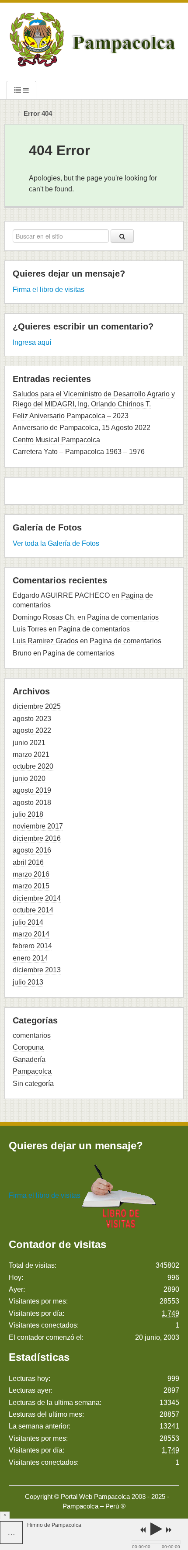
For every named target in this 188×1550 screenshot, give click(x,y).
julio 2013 (28, 982)
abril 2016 (28, 862)
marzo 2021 (31, 754)
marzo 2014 (31, 934)
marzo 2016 (31, 874)
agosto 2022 (32, 730)
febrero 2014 (32, 946)
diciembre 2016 (37, 838)
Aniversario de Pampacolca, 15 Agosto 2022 (81, 427)
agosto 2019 (32, 790)
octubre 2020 (33, 766)
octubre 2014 (33, 910)
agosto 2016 (32, 850)
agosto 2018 (32, 802)
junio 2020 (29, 778)
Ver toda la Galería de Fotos (56, 543)
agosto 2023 (32, 718)
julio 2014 (28, 922)
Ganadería (29, 1059)
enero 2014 (30, 958)
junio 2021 (29, 742)
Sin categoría (33, 1083)
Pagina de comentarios (123, 617)
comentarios (32, 1035)
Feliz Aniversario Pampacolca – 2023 (71, 416)
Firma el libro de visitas (48, 289)
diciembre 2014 (37, 898)
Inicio (12, 114)
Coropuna (28, 1047)
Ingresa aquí (32, 342)
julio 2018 (28, 814)
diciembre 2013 (37, 970)
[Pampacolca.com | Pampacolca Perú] (94, 39)
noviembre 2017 (38, 826)
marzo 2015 (31, 886)
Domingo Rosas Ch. (44, 617)
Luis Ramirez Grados (45, 641)
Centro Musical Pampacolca (56, 440)
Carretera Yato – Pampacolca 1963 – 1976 (79, 451)
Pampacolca (32, 1071)
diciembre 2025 (37, 706)
